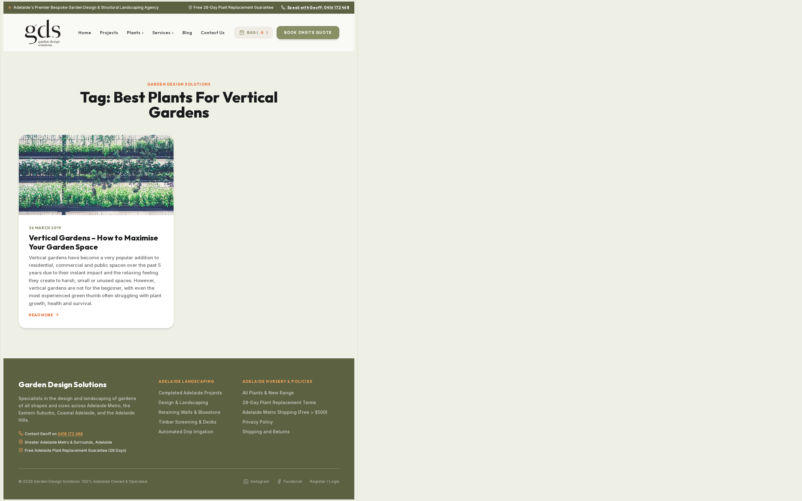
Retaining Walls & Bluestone (190, 412)
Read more (41, 315)
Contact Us (213, 32)
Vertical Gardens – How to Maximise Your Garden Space (93, 242)
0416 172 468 (70, 434)
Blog (187, 32)
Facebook (293, 481)
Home (84, 32)
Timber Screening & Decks (187, 422)
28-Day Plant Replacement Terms (279, 402)
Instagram (260, 481)
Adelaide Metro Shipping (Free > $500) (284, 412)
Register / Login (324, 481)
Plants (133, 32)
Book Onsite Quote (308, 32)
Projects (109, 32)
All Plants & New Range (268, 392)
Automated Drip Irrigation (186, 431)
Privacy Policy (257, 422)
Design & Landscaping (183, 402)
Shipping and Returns (266, 431)
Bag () (257, 32)
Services (161, 32)
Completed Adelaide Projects (190, 392)
